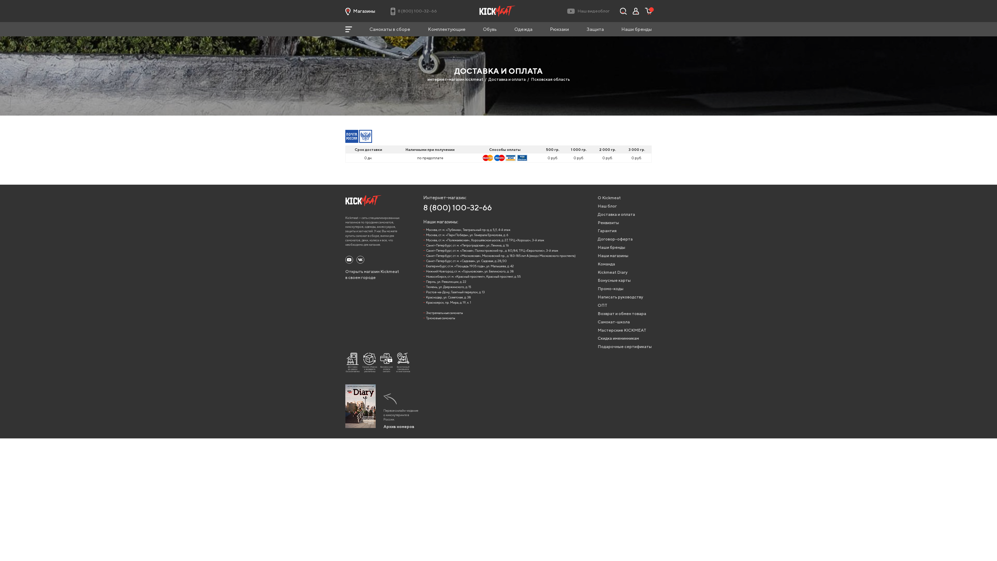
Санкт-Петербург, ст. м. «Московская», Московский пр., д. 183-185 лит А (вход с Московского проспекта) (501, 256)
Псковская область (550, 79)
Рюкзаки (559, 29)
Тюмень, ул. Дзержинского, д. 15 (448, 287)
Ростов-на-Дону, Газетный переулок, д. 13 (455, 292)
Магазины (364, 11)
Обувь (490, 29)
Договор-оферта (615, 239)
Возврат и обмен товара (622, 313)
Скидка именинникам (618, 338)
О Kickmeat (609, 197)
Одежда (523, 29)
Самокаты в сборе (389, 29)
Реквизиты (608, 222)
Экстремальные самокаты (444, 313)
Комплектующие (447, 29)
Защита (595, 29)
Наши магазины (613, 255)
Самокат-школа (614, 321)
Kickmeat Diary (613, 272)
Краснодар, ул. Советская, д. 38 (448, 297)
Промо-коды (610, 288)
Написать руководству (620, 297)
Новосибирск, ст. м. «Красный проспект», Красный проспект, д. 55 (473, 276)
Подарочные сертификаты (625, 346)
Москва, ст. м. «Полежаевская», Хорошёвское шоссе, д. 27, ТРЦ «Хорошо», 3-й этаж (485, 240)
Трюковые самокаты (440, 318)
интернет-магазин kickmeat (455, 79)
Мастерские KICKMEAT (622, 330)
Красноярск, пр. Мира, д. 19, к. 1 (448, 302)
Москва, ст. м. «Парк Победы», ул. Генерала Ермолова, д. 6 (467, 235)
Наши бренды (636, 29)
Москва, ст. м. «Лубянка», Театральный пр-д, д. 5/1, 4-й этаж (468, 230)
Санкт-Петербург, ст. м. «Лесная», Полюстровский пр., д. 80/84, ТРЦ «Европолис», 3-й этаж (492, 250)
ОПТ (602, 305)
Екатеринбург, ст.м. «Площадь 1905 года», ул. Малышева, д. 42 (470, 266)
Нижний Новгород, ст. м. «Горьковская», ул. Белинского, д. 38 (470, 271)
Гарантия (607, 230)
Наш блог (607, 206)
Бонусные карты (614, 280)
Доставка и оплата (507, 79)
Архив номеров (398, 426)
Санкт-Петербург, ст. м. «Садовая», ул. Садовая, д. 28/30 (466, 261)
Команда (606, 264)
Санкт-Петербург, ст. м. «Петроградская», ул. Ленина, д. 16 (467, 245)
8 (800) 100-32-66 (457, 207)
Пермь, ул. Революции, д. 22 (446, 282)
